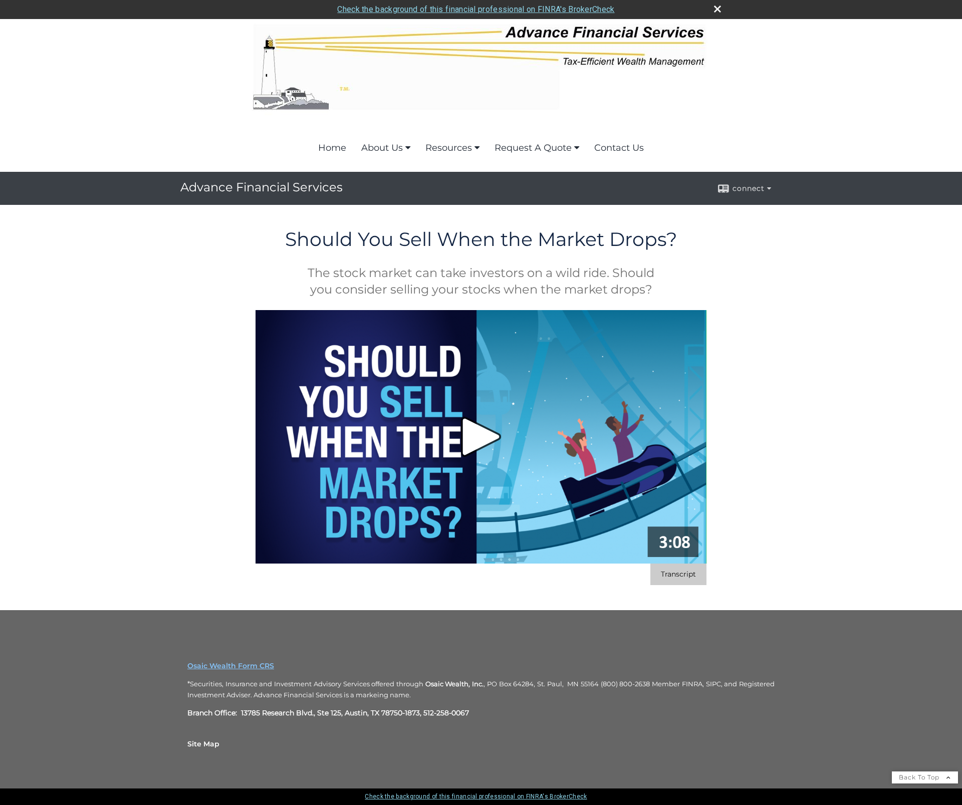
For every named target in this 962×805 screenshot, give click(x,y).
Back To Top (920, 777)
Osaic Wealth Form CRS (230, 665)
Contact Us (619, 147)
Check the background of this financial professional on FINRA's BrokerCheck (475, 9)
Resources (448, 147)
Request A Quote (533, 147)
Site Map (203, 743)
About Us (382, 147)
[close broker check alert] (717, 9)
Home (332, 147)
